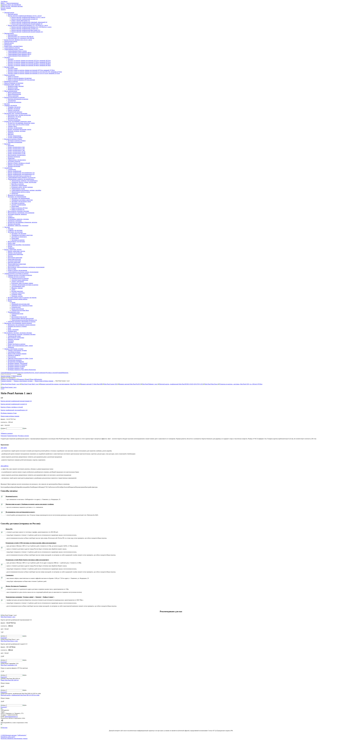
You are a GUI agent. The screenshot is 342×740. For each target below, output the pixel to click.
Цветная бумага (9, 33)
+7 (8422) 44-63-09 (16, 376)
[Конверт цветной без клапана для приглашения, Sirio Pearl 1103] (59, 384)
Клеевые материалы (14, 156)
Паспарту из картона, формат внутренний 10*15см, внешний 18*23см (29, 60)
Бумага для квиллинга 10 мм (16, 152)
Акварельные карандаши (15, 254)
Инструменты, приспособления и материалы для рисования (26, 267)
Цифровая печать (11, 372)
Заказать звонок (5, 376)
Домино (13, 315)
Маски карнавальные (10, 91)
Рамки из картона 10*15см (19, 208)
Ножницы (11, 347)
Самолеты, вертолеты (18, 292)
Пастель (10, 256)
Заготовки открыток (14, 161)
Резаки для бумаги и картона (16, 344)
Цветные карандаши (14, 262)
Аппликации (12, 100)
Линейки (10, 342)
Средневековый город (18, 286)
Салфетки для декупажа (15, 230)
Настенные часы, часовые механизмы (15, 113)
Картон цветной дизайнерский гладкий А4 (24, 19)
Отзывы (59, 372)
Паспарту (7, 57)
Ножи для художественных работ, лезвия (20, 345)
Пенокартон (8, 44)
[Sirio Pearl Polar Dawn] (210, 384)
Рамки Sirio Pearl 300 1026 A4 (10, 680)
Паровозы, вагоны (17, 296)
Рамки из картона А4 (17, 209)
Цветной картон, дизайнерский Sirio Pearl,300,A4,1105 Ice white (20, 695)
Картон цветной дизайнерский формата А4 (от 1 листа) (25, 15)
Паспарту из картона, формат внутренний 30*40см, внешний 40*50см (29, 65)
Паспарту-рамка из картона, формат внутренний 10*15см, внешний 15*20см (31, 70)
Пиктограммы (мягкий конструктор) (22, 318)
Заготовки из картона (17, 203)
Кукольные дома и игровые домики (22, 283)
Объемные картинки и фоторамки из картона (21, 321)
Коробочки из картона (11, 81)
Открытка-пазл (16, 307)
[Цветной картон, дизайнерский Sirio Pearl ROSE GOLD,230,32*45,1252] (180, 384)
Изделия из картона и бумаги (13, 139)
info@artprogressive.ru (11, 716)
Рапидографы (12, 268)
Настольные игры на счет (19, 317)
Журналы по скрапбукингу (16, 195)
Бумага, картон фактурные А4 (20, 20)
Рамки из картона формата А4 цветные (20, 78)
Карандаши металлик (14, 259)
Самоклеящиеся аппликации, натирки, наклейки (26, 190)
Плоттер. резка (33, 372)
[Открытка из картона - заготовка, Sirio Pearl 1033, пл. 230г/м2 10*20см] (240, 384)
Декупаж (7, 227)
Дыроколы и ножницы (15, 220)
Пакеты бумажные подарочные (13, 83)
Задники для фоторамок (15, 128)
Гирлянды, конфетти (14, 355)
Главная (3, 372)
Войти (3, 3)
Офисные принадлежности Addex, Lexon (20, 358)
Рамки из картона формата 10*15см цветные (21, 80)
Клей (9, 328)
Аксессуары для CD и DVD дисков (18, 124)
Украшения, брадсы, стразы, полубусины (23, 182)
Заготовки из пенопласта (19, 236)
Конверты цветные (13, 89)
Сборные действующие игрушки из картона (24, 284)
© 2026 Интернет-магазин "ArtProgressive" (14, 735)
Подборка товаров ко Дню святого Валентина (22, 369)
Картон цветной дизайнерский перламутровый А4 (26, 23)
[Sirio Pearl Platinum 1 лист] (149, 384)
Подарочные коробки (22, 372)
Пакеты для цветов (13, 110)
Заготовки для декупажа (15, 232)
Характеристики (12, 435)
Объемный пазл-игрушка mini (20, 304)
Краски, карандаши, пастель (12, 249)
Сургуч (10, 216)
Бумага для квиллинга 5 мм (16, 148)
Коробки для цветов (14, 108)
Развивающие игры (14, 312)
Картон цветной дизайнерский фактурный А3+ (25, 30)
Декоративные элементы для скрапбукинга (21, 179)
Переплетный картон (10, 41)
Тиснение (11, 341)
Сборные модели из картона (16, 276)
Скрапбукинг (8, 168)
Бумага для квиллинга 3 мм (16, 147)
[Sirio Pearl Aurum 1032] (110, 384)
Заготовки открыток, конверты (17, 214)
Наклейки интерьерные (15, 142)
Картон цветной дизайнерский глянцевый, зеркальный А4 (29, 22)
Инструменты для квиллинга (17, 155)
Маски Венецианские (14, 94)
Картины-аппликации (14, 102)
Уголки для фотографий (15, 137)
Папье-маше (15, 206)
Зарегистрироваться (12, 3)
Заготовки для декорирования (17, 196)
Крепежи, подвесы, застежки (16, 131)
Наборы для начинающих (15, 164)
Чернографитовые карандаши (17, 264)
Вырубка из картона (17, 184)
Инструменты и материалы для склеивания (21, 212)
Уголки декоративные (14, 136)
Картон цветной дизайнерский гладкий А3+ (24, 28)
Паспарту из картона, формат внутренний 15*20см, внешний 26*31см (29, 62)
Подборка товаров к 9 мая (16, 368)
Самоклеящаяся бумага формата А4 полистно (21, 177)
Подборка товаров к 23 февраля (17, 365)
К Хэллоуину (12, 357)
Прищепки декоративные (19, 185)
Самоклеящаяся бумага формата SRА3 (19, 54)
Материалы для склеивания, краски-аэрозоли (18, 323)
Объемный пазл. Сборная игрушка (22, 305)
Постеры (7, 104)
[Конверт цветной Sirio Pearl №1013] (129, 384)
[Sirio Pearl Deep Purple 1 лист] (10, 384)
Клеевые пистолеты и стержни (17, 326)
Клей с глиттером (13, 329)
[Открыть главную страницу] (12, 6)
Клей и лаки (11, 243)
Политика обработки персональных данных (14, 738)
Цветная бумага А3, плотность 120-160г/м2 (21, 38)
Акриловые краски (13, 265)
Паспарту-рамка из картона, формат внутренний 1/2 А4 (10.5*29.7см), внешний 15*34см (35, 72)
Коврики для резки (13, 339)
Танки (13, 289)
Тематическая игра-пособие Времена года (24, 320)
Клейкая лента (12, 331)
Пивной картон (9, 43)
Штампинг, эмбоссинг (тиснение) (18, 225)
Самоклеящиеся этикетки (12, 47)
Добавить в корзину (7, 433)
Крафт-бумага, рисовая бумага (13, 46)
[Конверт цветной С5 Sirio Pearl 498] (91, 384)
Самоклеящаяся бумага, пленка (13, 49)
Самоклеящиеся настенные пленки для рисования (23, 272)
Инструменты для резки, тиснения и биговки (18, 333)
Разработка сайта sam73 (8, 737)
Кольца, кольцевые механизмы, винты (19, 129)
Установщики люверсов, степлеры (18, 219)
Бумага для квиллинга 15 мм (16, 153)
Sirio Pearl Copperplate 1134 (9, 665)
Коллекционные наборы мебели (17, 299)
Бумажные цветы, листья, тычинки (22, 187)
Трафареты (11, 217)
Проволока (11, 158)
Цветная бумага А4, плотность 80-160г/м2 (20, 36)
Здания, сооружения (17, 281)
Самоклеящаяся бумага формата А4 (18, 55)
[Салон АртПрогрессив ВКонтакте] (1, 724)
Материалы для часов (14, 116)
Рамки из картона (9, 75)
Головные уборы (16, 294)
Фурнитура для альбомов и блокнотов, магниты (22, 222)
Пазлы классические (17, 309)
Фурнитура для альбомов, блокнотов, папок (17, 121)
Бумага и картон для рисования (17, 270)
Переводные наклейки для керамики (19, 244)
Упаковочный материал (15, 112)
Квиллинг (7, 144)
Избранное (65, 372)
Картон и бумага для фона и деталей (19, 163)
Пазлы (10, 300)
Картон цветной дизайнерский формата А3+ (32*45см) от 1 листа (28, 25)
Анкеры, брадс (12, 126)
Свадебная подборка (14, 352)
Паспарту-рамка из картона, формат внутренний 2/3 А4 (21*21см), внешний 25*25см (34, 73)
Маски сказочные (13, 96)
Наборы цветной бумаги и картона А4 (19, 176)
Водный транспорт (17, 291)
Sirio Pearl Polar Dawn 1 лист (9, 641)
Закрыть (3, 9)
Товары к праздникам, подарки (13, 349)
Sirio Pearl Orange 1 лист (8, 617)
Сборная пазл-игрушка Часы (20, 310)
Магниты (11, 134)
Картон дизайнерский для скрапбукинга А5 (21, 174)
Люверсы (11, 132)
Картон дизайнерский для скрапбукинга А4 (21, 172)
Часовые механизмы (14, 120)
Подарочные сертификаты (16, 361)
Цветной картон (9, 12)
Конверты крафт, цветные (12, 84)
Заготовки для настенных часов (21, 201)
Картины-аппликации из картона (14, 97)
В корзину (4, 637)
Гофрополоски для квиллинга (17, 160)
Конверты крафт (13, 88)
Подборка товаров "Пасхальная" (18, 363)
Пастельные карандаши (15, 257)
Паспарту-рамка (9, 67)
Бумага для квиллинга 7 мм (16, 150)
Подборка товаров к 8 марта (16, 366)
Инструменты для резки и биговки (18, 211)
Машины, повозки (17, 288)
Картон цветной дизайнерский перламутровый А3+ (27, 31)
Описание (4, 435)
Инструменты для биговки (16, 337)
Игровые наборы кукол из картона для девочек (22, 297)
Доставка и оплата (51, 372)
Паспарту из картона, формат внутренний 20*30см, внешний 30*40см (29, 63)
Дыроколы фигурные (14, 336)
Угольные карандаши (14, 260)
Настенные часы (13, 118)
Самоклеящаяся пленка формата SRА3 (19, 52)
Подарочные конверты (15, 360)
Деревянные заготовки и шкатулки (22, 200)
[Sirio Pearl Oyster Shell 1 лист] (29, 384)
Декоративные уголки (18, 188)
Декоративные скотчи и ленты (20, 192)
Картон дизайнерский (14, 171)
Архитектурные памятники (19, 280)
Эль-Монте (4, 1)
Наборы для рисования (15, 252)
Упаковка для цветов (10, 105)
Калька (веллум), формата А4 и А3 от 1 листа (18, 39)
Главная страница (6, 381)
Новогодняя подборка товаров (17, 353)
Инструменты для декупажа (16, 241)
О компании (42, 372)
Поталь (10, 246)
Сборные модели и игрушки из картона (16, 273)
